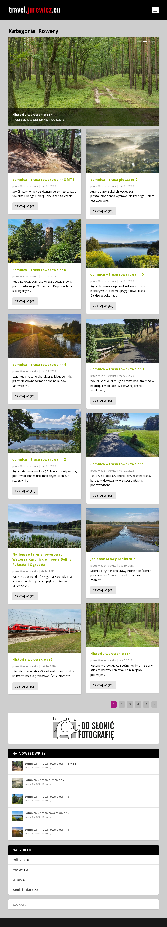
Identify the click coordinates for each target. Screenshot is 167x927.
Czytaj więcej (25, 206)
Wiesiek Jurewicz (39, 119)
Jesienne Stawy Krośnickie (113, 559)
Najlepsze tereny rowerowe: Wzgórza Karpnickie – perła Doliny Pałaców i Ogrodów (41, 559)
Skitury (17, 880)
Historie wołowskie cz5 (32, 114)
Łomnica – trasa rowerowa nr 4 (39, 364)
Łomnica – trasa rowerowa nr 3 (117, 369)
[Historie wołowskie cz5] (44, 631)
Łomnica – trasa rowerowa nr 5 (117, 274)
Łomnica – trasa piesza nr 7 (114, 179)
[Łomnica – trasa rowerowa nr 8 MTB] (44, 151)
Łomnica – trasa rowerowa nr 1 (117, 464)
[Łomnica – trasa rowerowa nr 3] (122, 341)
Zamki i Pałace (22, 890)
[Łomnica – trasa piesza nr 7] (122, 151)
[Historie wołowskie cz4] (122, 625)
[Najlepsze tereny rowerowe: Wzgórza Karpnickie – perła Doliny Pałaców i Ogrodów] (44, 526)
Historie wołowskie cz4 (110, 653)
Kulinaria (18, 859)
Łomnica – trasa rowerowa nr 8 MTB (43, 179)
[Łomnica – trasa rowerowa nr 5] (122, 246)
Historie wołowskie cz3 (81, 114)
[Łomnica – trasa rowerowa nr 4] (44, 336)
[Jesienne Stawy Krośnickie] (122, 530)
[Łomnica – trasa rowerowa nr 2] (44, 431)
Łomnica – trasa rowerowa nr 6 (39, 270)
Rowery (46, 767)
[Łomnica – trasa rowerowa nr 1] (122, 435)
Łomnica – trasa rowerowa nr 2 (39, 459)
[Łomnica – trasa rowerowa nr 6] (44, 241)
